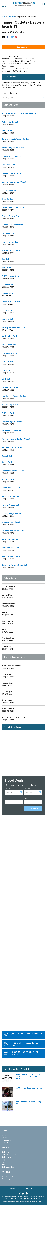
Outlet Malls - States (9, 1154)
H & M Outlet (7, 284)
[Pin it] (16, 37)
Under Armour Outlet (11, 522)
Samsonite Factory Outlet (13, 470)
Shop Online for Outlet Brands (25, 1053)
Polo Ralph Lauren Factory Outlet (16, 439)
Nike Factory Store (10, 404)
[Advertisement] (23, 919)
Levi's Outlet (7, 362)
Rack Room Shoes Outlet (12, 447)
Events (4, 1164)
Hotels (4, 1162)
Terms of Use (6, 1143)
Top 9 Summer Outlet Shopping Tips (27, 1102)
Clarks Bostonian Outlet (12, 173)
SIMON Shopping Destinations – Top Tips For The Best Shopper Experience (29, 1076)
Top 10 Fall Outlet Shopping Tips (28, 1088)
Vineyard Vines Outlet (11, 556)
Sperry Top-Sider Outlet (12, 488)
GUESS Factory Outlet (11, 276)
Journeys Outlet (8, 319)
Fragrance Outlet (9, 233)
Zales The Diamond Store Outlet (15, 565)
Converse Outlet (9, 190)
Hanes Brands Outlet (11, 302)
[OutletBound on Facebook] (20, 1193)
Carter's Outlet (8, 165)
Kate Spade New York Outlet (14, 327)
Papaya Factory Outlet (11, 430)
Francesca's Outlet (10, 242)
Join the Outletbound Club (27, 1033)
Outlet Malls (11, 17)
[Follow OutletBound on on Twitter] (23, 1193)
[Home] (24, 4)
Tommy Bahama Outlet (11, 505)
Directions (25, 47)
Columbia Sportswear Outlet (14, 182)
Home (4, 17)
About (4, 1135)
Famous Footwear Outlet (12, 224)
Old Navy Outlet (9, 413)
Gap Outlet (6, 259)
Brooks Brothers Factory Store (15, 156)
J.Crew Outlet (7, 310)
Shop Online (6, 1159)
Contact (4, 1138)
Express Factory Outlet (11, 216)
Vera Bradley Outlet (10, 548)
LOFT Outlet (7, 379)
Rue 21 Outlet (8, 462)
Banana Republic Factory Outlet (15, 139)
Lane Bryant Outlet (10, 353)
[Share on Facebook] (8, 37)
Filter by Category (10, 93)
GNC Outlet (7, 267)
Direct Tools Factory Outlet (13, 207)
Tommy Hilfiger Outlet (11, 513)
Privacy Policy (6, 1140)
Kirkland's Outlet (9, 344)
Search (34, 808)
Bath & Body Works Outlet (13, 147)
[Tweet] (12, 37)
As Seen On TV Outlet (11, 122)
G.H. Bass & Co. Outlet (11, 250)
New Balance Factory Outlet (14, 396)
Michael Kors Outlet (10, 387)
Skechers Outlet (9, 479)
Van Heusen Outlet (10, 539)
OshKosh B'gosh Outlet (12, 421)
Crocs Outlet (7, 199)
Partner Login (6, 1179)
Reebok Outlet (8, 456)
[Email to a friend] (4, 37)
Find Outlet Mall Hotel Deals (25, 1044)
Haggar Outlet (8, 293)
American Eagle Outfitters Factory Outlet (19, 113)
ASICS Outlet (7, 130)
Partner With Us (7, 1176)
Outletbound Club (8, 1167)
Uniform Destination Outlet (13, 530)
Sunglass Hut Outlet (10, 496)
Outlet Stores (6, 1157)
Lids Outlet (6, 370)
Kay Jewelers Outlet (10, 336)
